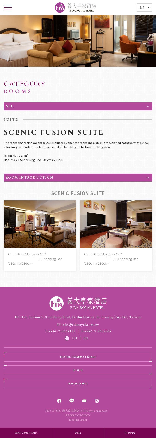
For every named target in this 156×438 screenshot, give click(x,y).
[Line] (72, 401)
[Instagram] (97, 401)
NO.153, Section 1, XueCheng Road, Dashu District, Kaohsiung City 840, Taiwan (78, 317)
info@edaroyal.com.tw (80, 325)
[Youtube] (84, 401)
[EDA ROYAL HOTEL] (78, 303)
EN (86, 338)
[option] (78, 41)
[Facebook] (59, 401)
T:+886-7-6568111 (60, 331)
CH (74, 338)
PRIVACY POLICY (78, 415)
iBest (83, 420)
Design (74, 420)
